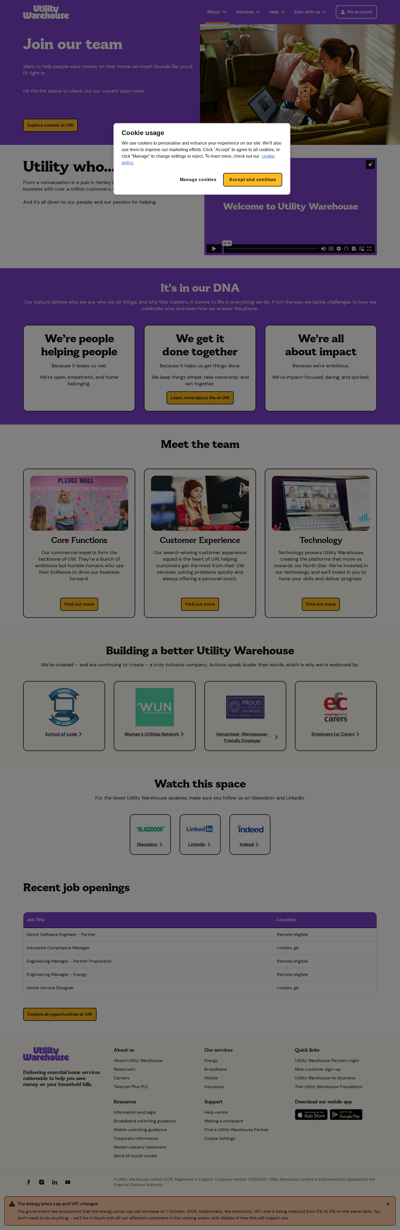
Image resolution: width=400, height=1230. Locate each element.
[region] (201, 159)
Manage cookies (198, 179)
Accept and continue (252, 179)
